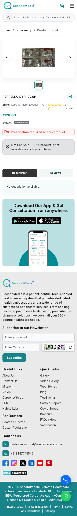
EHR (5, 403)
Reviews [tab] (55, 172)
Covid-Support (50, 408)
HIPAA (56, 506)
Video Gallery (49, 381)
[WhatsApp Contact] (66, 496)
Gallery (45, 375)
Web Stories (48, 386)
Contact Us (9, 381)
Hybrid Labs (10, 408)
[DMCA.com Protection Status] (14, 473)
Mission (7, 386)
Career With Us (12, 397)
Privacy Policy (14, 506)
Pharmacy (24, 30)
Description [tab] (19, 172)
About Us (8, 375)
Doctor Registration (15, 427)
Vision (6, 392)
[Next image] (70, 57)
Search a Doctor (13, 422)
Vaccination (48, 425)
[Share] (71, 96)
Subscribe (14, 357)
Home (6, 30)
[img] (38, 57)
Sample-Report (50, 403)
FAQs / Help (48, 419)
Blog (43, 392)
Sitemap (50, 511)
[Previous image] (7, 57)
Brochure (46, 414)
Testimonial (47, 397)
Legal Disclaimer (38, 506)
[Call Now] (66, 480)
